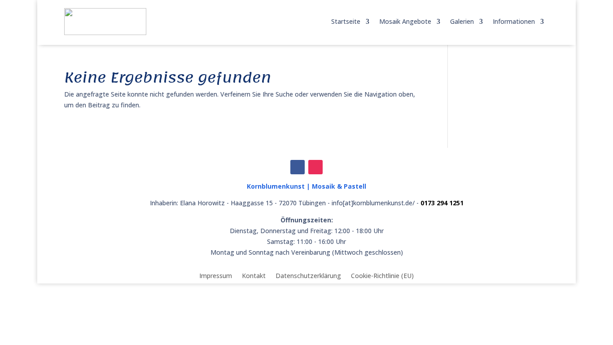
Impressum (215, 275)
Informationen (514, 21)
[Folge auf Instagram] (315, 167)
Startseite (345, 21)
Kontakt (254, 275)
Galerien (462, 21)
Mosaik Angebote (405, 21)
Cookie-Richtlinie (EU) (382, 275)
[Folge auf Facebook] (297, 167)
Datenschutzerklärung (308, 275)
